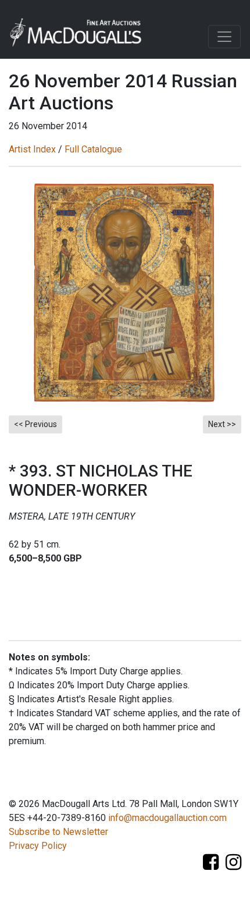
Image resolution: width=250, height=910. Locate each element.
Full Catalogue (93, 149)
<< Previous (35, 424)
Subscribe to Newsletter (58, 831)
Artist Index (32, 149)
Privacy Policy (38, 845)
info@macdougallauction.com (167, 817)
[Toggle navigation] (224, 36)
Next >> (222, 424)
